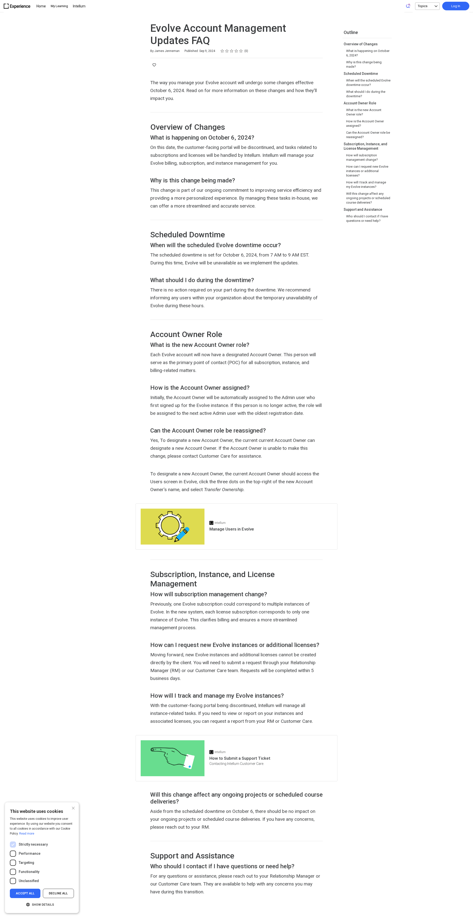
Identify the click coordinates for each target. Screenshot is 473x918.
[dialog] (42, 857)
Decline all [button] (58, 893)
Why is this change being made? (364, 64)
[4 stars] (236, 51)
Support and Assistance (363, 209)
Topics (422, 6)
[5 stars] (241, 51)
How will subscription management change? (362, 157)
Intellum (79, 6)
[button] (42, 904)
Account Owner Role (360, 103)
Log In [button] (455, 6)
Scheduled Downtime (361, 74)
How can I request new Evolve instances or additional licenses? (367, 171)
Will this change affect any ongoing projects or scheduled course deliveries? (368, 198)
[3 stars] (231, 51)
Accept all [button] (25, 893)
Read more (26, 833)
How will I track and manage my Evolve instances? (366, 184)
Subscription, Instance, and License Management (365, 146)
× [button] (73, 807)
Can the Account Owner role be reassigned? (368, 135)
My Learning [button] (59, 6)
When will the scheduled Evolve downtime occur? (368, 83)
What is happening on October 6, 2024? (367, 53)
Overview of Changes (361, 44)
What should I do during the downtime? (365, 94)
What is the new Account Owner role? (363, 112)
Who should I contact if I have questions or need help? (367, 218)
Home (41, 6)
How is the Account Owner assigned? (365, 123)
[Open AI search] (408, 5)
